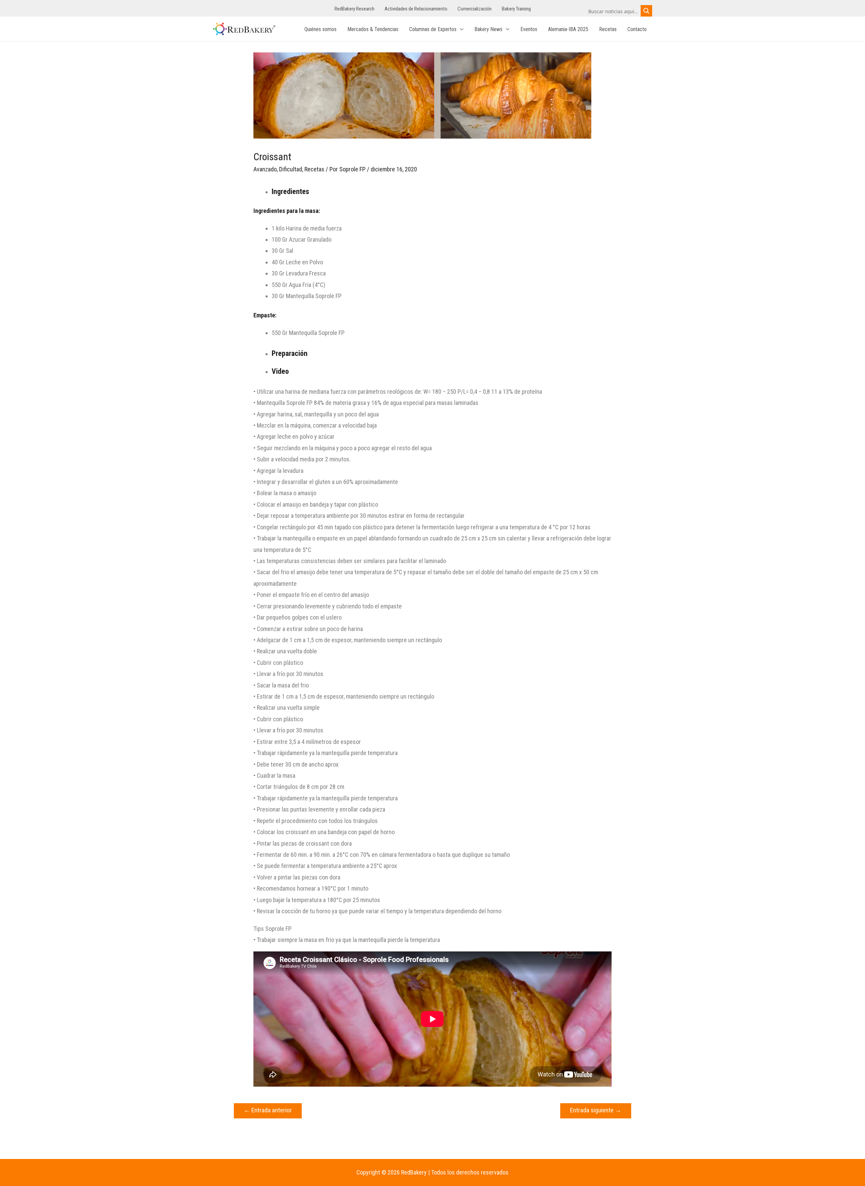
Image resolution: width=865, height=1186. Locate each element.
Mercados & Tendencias (372, 29)
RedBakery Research (354, 8)
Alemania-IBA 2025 (568, 29)
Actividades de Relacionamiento (416, 8)
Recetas (608, 29)
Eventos (528, 29)
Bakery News (488, 29)
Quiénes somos (320, 29)
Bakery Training (516, 8)
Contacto (637, 29)
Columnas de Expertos (432, 29)
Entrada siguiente (595, 1110)
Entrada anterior (268, 1110)
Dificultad (290, 169)
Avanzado (265, 169)
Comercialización (475, 8)
